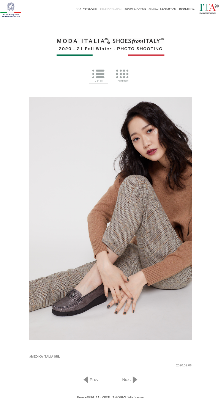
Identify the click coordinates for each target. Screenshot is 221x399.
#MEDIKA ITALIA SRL (44, 356)
